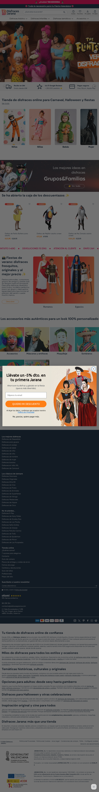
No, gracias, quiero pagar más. (26, 417)
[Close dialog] (93, 369)
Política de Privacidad (26, 412)
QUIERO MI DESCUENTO (26, 404)
